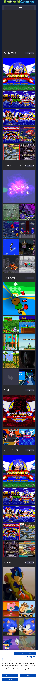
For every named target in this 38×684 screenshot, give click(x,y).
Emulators (10, 53)
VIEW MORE (30, 53)
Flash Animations (13, 165)
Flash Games (10, 277)
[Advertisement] (19, 29)
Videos (7, 562)
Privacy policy (31, 657)
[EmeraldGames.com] (19, 2)
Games (7, 390)
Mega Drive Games (13, 450)
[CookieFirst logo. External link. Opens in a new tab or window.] (2, 659)
